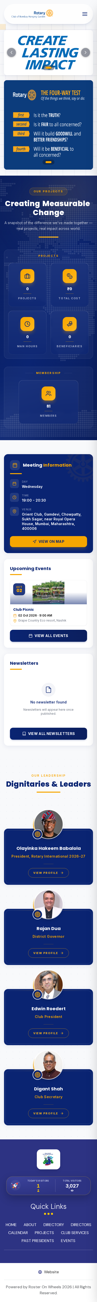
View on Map (51, 541)
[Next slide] (85, 52)
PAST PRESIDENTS (38, 1240)
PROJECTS (44, 1232)
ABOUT (30, 1224)
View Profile (45, 873)
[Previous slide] (11, 52)
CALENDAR (18, 1232)
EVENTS (68, 1240)
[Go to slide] (48, 68)
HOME (11, 1224)
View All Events (51, 636)
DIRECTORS (81, 1224)
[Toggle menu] (85, 14)
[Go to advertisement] (48, 162)
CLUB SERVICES (75, 1232)
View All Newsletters (51, 733)
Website (51, 1272)
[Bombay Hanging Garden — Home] (31, 14)
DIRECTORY (54, 1224)
